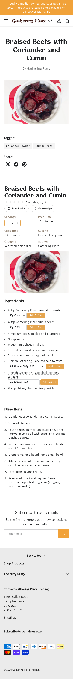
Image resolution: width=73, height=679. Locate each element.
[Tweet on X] (8, 164)
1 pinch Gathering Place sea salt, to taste (35, 361)
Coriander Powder (18, 146)
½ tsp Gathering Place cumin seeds (31, 322)
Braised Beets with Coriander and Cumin (35, 191)
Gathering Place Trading (25, 669)
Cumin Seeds (44, 146)
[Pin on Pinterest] (24, 164)
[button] (67, 21)
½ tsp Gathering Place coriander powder (35, 310)
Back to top (34, 555)
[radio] (6, 202)
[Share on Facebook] (16, 164)
